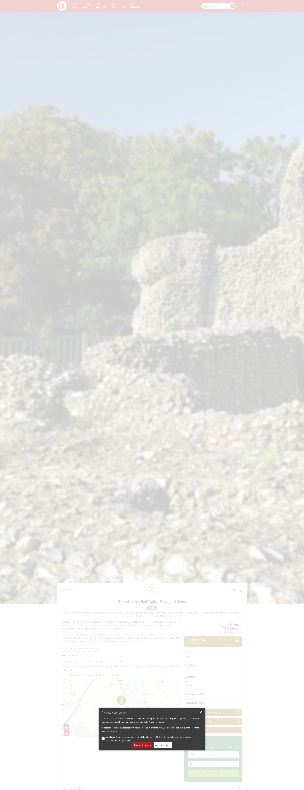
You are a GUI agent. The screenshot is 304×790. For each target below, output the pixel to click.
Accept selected (162, 745)
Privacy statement (157, 721)
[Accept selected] (200, 712)
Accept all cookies (142, 745)
